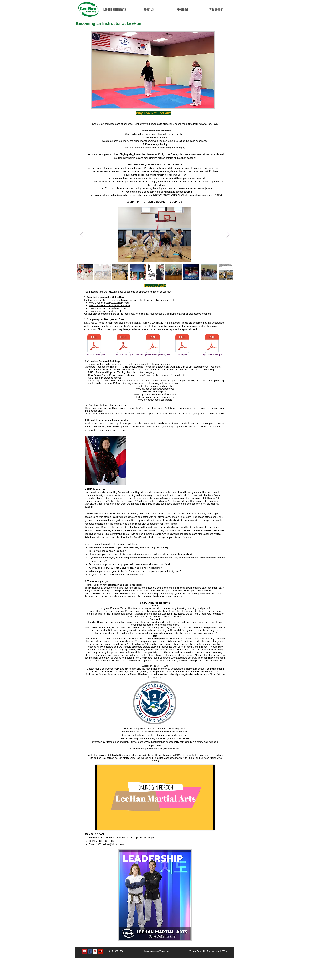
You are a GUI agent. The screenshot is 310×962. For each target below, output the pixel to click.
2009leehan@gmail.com (106, 590)
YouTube (171, 313)
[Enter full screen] (210, 825)
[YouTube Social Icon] (84, 951)
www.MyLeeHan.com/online (121, 380)
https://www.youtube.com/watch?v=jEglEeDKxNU (164, 375)
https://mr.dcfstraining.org (140, 372)
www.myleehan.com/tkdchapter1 (155, 399)
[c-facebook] (90, 951)
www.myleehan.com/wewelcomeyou (155, 388)
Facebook (158, 313)
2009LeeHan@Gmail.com (110, 844)
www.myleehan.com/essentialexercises (155, 394)
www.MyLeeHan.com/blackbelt (105, 311)
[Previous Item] (81, 235)
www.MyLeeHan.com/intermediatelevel (109, 305)
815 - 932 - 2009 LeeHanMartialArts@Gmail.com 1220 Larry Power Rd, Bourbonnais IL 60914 (168, 951)
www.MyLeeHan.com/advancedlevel (108, 308)
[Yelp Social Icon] (100, 951)
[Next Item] (228, 235)
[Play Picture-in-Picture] (205, 825)
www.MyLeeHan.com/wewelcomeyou (109, 302)
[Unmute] (105, 825)
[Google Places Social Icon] (95, 951)
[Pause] (100, 825)
